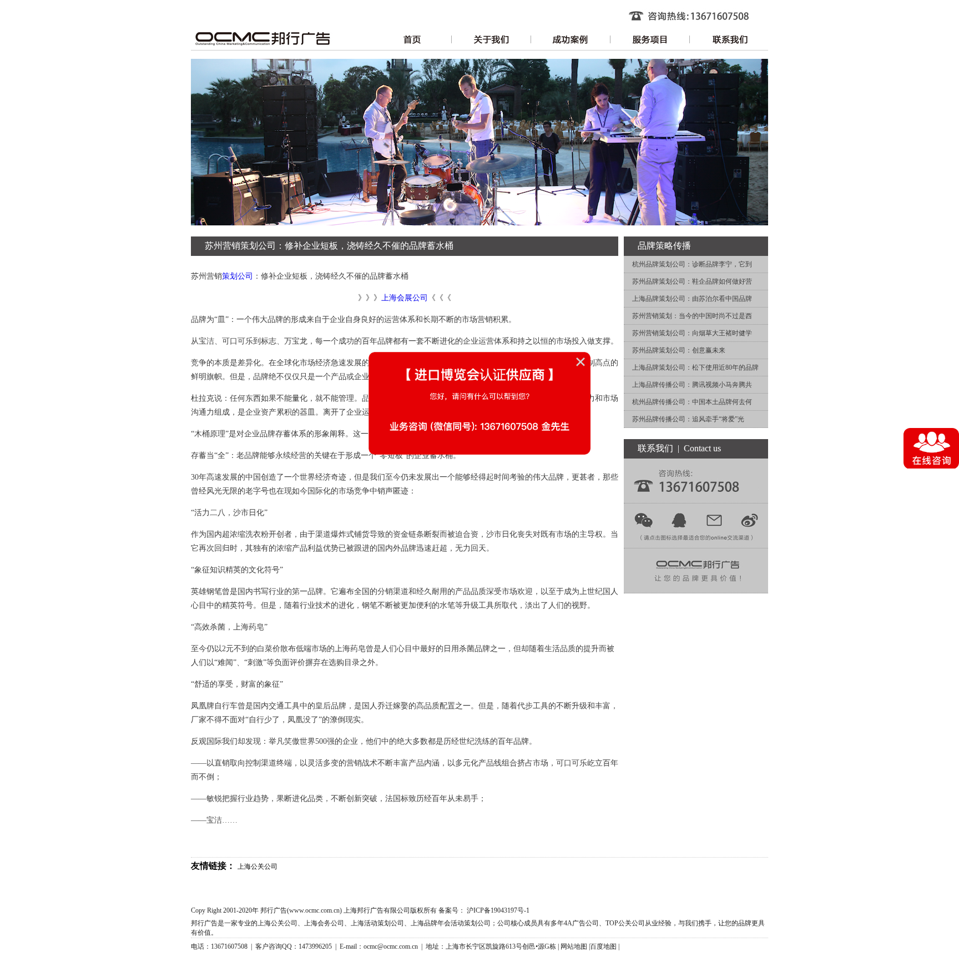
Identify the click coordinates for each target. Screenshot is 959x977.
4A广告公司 (581, 923)
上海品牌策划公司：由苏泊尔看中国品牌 (692, 299)
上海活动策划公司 (377, 923)
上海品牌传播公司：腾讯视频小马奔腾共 (692, 385)
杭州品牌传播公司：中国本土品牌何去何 (692, 402)
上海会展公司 (404, 298)
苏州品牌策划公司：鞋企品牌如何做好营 (692, 281)
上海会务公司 (324, 923)
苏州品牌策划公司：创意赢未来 (678, 350)
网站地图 (574, 946)
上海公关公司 (257, 866)
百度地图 (603, 946)
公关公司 (631, 923)
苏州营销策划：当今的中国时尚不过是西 (692, 316)
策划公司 (237, 276)
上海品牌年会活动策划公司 (451, 923)
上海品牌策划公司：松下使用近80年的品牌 (695, 367)
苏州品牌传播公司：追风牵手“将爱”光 (688, 419)
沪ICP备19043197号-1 (498, 910)
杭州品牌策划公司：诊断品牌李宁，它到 (692, 264)
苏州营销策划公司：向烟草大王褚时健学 (692, 333)
